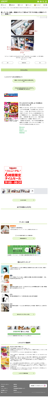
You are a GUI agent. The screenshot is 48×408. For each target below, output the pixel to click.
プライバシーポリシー (5, 384)
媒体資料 (15, 390)
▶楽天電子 (22, 132)
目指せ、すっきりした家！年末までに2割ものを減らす (24, 81)
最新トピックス (4, 392)
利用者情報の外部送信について (19, 388)
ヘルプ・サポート (4, 388)
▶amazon (22, 127)
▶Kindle (22, 129)
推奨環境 (15, 386)
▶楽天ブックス (23, 131)
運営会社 (15, 384)
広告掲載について (4, 390)
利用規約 (2, 386)
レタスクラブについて (18, 392)
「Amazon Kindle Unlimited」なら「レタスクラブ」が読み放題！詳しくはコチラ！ (24, 88)
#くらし (38, 16)
